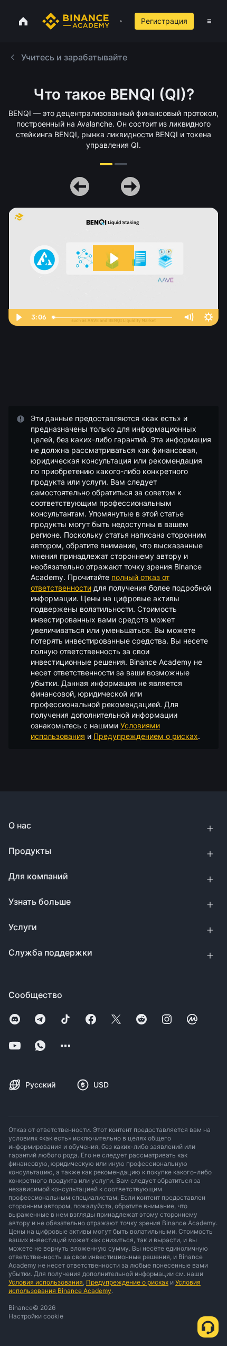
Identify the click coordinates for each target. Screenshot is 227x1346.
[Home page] (75, 21)
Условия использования (45, 1282)
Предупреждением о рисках (145, 736)
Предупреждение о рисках (127, 1282)
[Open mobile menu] (209, 21)
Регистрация (164, 20)
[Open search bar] (118, 21)
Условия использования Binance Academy (104, 1286)
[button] (209, 21)
